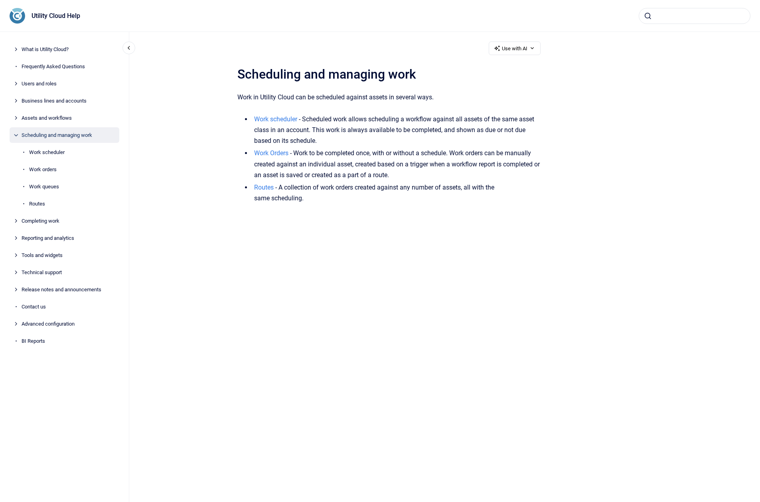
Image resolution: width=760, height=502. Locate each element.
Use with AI (514, 48)
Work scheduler (47, 152)
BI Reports (33, 341)
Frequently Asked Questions (53, 66)
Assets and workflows (47, 118)
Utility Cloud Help (56, 16)
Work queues (44, 187)
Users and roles (39, 84)
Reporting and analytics (48, 238)
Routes (37, 204)
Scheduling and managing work (57, 135)
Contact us (34, 307)
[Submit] (648, 16)
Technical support (42, 272)
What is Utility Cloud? (45, 49)
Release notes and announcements (61, 290)
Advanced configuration (48, 324)
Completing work (40, 221)
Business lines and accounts (54, 101)
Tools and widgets (42, 255)
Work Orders (271, 153)
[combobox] (694, 16)
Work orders (43, 169)
